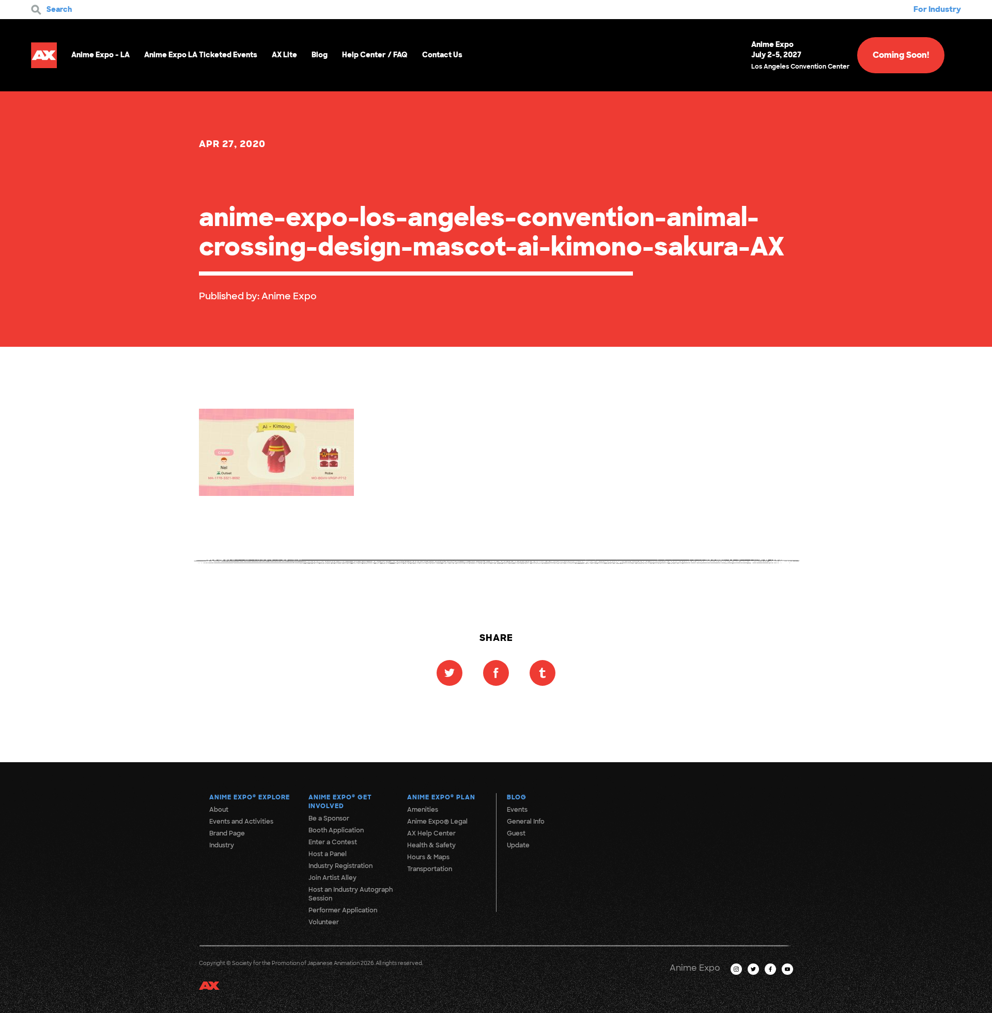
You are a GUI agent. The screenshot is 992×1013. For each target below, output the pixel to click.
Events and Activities (241, 821)
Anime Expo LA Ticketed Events (200, 54)
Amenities (422, 810)
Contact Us (442, 54)
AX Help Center (431, 833)
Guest (516, 833)
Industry (221, 845)
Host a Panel (327, 854)
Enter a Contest (332, 842)
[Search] (36, 10)
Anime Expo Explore (249, 797)
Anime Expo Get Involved (340, 801)
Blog (320, 54)
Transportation (429, 869)
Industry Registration (340, 866)
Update (518, 845)
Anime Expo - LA (100, 54)
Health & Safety (431, 845)
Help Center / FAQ (375, 54)
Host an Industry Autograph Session (350, 894)
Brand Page (227, 833)
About (218, 810)
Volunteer (323, 922)
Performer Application (342, 910)
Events (517, 810)
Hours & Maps (428, 857)
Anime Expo (289, 296)
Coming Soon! (901, 55)
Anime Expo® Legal (437, 821)
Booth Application (336, 830)
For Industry (937, 9)
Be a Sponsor (328, 818)
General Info (526, 821)
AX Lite (284, 54)
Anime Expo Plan (441, 797)
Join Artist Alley (332, 878)
